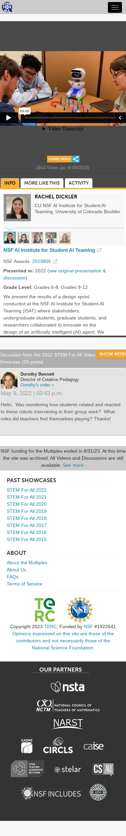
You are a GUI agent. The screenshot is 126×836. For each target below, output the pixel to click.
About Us (16, 569)
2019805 (41, 261)
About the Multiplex (27, 562)
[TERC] (44, 609)
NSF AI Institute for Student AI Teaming (49, 250)
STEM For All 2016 (27, 532)
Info (9, 183)
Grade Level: (18, 287)
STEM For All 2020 (27, 504)
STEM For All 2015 (27, 539)
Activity (79, 183)
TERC (50, 626)
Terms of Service (24, 583)
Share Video (59, 159)
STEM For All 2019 (27, 511)
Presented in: (18, 270)
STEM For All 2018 (27, 518)
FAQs (12, 576)
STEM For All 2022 (27, 490)
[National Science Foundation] (80, 609)
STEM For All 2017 (27, 525)
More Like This (42, 183)
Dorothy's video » (37, 385)
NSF (88, 626)
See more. (74, 465)
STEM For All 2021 (27, 497)
